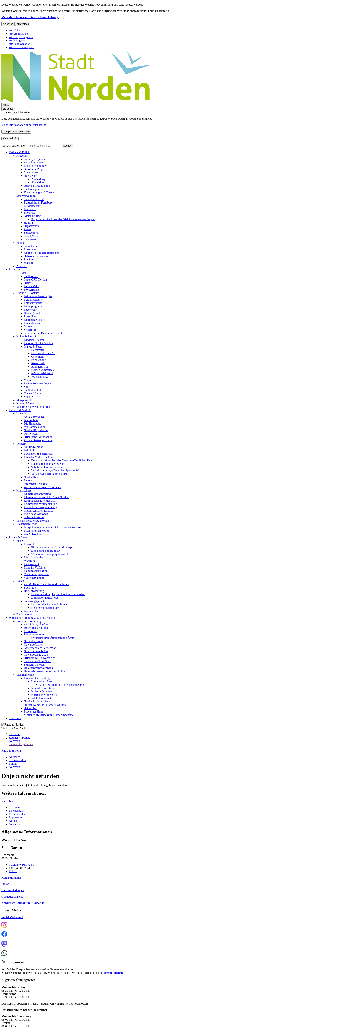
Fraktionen (30, 249)
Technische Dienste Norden (32, 520)
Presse (27, 229)
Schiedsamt (30, 329)
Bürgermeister (32, 205)
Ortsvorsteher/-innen (36, 256)
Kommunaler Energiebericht (40, 500)
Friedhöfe (29, 212)
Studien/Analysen (34, 664)
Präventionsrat (32, 323)
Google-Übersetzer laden (16, 131)
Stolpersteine (31, 289)
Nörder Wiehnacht (42, 373)
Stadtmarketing (25, 674)
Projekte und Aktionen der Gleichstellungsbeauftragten (63, 219)
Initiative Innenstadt (42, 691)
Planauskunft (31, 564)
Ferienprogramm (33, 306)
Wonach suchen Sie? (13, 145)
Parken (28, 480)
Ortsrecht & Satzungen (37, 185)
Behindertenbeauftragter (38, 296)
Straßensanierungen (35, 483)
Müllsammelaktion (35, 426)
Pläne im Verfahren (35, 567)
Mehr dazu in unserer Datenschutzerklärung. (30, 17)
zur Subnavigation (19, 43)
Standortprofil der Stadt (37, 661)
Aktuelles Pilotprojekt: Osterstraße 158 (61, 684)
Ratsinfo (29, 259)
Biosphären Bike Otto (36, 530)
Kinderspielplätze (34, 339)
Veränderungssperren (36, 574)
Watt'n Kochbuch (34, 534)
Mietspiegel (30, 560)
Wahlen (28, 262)
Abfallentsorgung (34, 416)
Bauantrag (30, 587)
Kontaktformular (11, 877)
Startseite (14, 734)
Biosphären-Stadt (26, 524)
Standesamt (30, 239)
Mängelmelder (24, 400)
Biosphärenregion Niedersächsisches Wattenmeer (52, 527)
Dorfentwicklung (34, 591)
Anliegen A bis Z (34, 199)
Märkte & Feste (33, 346)
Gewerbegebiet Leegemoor (40, 647)
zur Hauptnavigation (21, 37)
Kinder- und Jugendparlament (41, 252)
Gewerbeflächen (33, 644)
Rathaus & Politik (19, 152)
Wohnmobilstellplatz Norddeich (42, 487)
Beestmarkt (37, 349)
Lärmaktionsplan (34, 557)
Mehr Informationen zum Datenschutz (23, 125)
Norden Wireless (26, 403)
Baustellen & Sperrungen (38, 453)
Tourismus (15, 718)
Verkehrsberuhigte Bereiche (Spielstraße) (55, 470)
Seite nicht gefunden (21, 744)
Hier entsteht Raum (42, 681)
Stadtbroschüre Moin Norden (33, 406)
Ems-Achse (30, 631)
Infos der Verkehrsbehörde (39, 457)
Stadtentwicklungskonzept (46, 550)
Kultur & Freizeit (26, 336)
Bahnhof (29, 450)
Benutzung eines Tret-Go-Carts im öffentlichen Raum (62, 460)
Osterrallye (30, 708)
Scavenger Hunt (33, 711)
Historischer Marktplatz (45, 607)
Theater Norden (33, 393)
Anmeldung (38, 179)
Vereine (28, 396)
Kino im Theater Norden (38, 343)
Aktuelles (22, 155)
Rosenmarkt (38, 363)
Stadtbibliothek (32, 390)
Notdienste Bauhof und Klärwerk (22, 902)
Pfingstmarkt (38, 359)
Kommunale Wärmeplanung (40, 503)
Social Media (31, 236)
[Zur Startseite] (75, 101)
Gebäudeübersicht (12, 896)
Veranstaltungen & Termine (40, 192)
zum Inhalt (15, 30)
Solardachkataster (34, 517)
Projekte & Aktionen (36, 514)
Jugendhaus (31, 316)
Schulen (28, 326)
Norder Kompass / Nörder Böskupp (45, 704)
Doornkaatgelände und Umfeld (49, 604)
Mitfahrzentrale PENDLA (39, 510)
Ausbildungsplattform (36, 624)
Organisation (31, 226)
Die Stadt (21, 272)
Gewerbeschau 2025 (36, 654)
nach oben (7, 801)
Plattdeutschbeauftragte (37, 383)
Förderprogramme (34, 634)
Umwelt (21, 413)
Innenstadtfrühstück (42, 688)
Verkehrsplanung (34, 577)
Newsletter (30, 175)
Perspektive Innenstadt (44, 694)
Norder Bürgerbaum (36, 430)
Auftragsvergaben (34, 159)
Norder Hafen (32, 477)
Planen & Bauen (18, 537)
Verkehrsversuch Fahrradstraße (49, 473)
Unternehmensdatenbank (38, 668)
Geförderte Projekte (35, 169)
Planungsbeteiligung (36, 570)
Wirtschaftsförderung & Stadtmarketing (32, 617)
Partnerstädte (31, 286)
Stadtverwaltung (26, 195)
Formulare (30, 209)
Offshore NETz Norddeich (39, 657)
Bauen (20, 580)
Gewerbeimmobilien (36, 651)
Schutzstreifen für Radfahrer (47, 467)
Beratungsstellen (33, 299)
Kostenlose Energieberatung (40, 507)
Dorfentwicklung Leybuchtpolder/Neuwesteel (58, 594)
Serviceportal (31, 232)
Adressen (21, 266)
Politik (20, 242)
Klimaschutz (23, 490)
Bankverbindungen (12, 890)
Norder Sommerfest (42, 370)
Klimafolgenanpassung (37, 493)
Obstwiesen (31, 433)
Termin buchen (113, 972)
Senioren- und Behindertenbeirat (43, 333)
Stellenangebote (33, 189)
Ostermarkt (37, 356)
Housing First (32, 313)
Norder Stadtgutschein (37, 701)
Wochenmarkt (39, 376)
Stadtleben (15, 269)
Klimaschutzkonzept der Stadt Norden (46, 497)
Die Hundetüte (32, 423)
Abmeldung (38, 182)
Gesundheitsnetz (33, 641)
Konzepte (29, 544)
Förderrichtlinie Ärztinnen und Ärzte (52, 637)
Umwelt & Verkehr (20, 410)
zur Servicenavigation (21, 47)
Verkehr (21, 443)
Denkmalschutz (25, 614)
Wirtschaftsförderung (28, 621)
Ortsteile (29, 282)
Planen (20, 540)
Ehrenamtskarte (33, 303)
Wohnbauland (32, 611)
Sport (27, 386)
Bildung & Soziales (27, 292)
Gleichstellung (32, 215)
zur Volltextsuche (19, 33)
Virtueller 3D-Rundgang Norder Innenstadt (49, 714)
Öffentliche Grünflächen (38, 436)
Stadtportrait (31, 276)
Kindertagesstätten (34, 319)
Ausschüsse (31, 246)
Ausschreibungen (34, 162)
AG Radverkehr (33, 447)
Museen (28, 380)
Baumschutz (31, 420)
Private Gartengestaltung (38, 440)
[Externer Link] (4, 925)
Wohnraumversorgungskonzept (49, 554)
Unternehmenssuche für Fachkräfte (44, 671)
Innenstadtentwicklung (37, 678)
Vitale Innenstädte (41, 698)
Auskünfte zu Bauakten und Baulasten (46, 584)
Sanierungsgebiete (34, 601)
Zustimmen (23, 24)
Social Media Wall (12, 917)
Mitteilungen (31, 172)
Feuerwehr (30, 309)
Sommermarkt (39, 366)
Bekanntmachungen (35, 165)
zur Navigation (17, 40)
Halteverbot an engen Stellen (48, 463)
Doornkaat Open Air (43, 353)
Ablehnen (8, 24)
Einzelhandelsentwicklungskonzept (52, 547)
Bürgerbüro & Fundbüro (38, 202)
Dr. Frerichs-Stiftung (36, 627)
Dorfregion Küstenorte (44, 597)
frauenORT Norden (35, 279)
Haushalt (29, 222)
